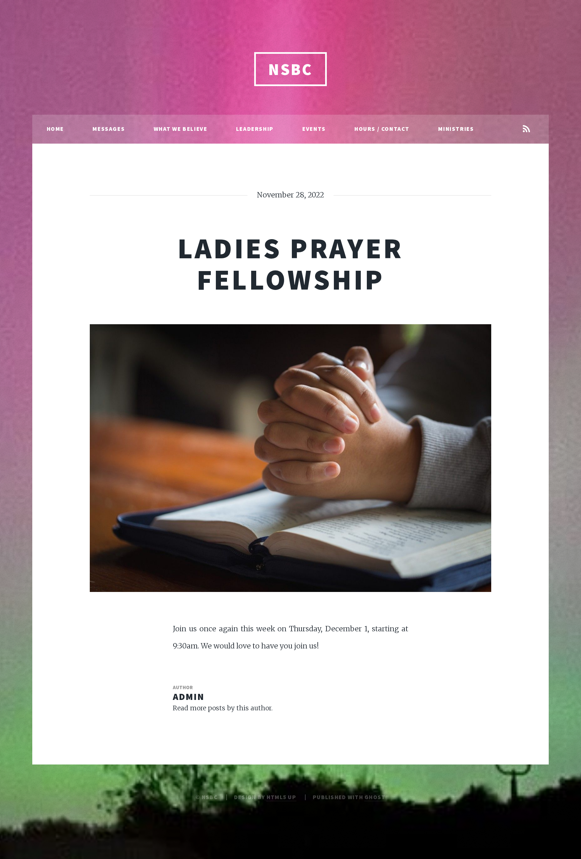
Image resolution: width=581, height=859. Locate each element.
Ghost (374, 797)
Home (55, 129)
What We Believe (180, 129)
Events (314, 129)
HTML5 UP (281, 797)
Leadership (255, 129)
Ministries (456, 129)
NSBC (290, 69)
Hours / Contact (382, 129)
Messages (108, 129)
